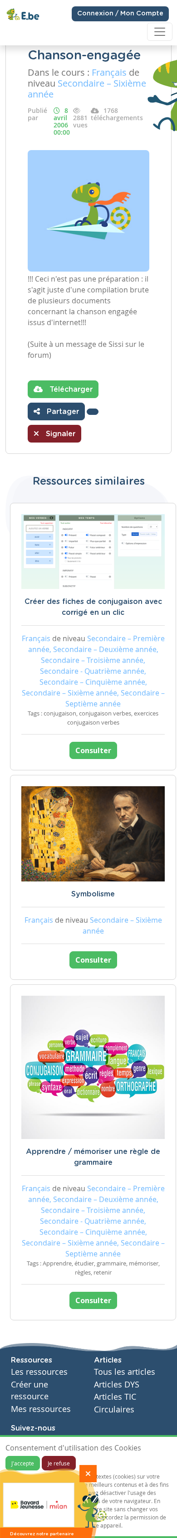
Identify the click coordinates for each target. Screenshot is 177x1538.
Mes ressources (41, 1409)
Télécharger (70, 389)
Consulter (93, 750)
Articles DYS (116, 1384)
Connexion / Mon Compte (120, 13)
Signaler (59, 434)
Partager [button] (61, 411)
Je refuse (59, 1463)
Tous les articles (124, 1372)
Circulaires (114, 1409)
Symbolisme (93, 894)
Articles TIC (115, 1397)
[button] (92, 412)
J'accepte (22, 1463)
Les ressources (39, 1372)
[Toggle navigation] (159, 32)
